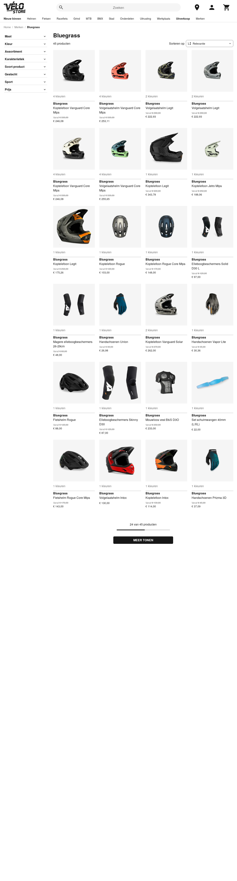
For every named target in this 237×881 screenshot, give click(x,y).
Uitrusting (145, 18)
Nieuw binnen (12, 18)
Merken (200, 18)
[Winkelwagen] (226, 7)
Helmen (31, 18)
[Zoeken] (61, 7)
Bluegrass (60, 103)
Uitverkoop (183, 18)
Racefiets (62, 18)
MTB (88, 18)
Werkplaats (163, 18)
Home (7, 27)
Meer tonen (143, 540)
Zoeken (118, 7)
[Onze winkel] (197, 7)
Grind (77, 18)
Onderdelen (127, 18)
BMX (100, 18)
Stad (111, 18)
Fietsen (46, 18)
